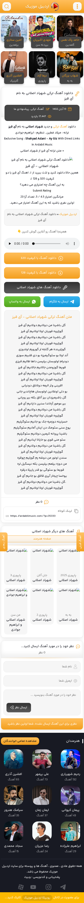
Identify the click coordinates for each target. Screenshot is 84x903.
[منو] (77, 6)
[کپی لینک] (76, 511)
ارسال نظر (21, 707)
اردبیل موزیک (37, 6)
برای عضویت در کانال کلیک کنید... (42, 897)
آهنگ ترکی (37, 109)
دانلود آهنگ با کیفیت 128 (38, 272)
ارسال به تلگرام (58, 301)
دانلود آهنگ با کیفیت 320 (38, 258)
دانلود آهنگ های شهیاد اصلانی (39, 287)
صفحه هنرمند (42, 539)
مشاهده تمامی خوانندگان (20, 741)
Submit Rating (42, 191)
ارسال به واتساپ (19, 301)
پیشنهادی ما (21, 109)
